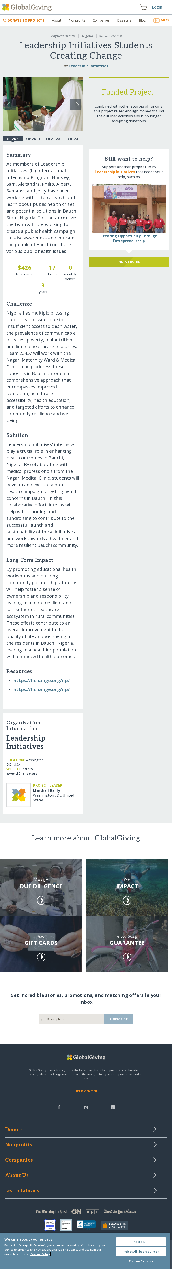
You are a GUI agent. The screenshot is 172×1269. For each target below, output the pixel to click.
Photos (53, 138)
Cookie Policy (40, 1254)
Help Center (86, 1091)
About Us (17, 1176)
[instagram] (86, 1107)
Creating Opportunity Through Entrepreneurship (129, 238)
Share (73, 138)
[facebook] (59, 1107)
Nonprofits (77, 20)
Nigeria (87, 36)
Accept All (141, 1242)
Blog (142, 20)
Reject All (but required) (141, 1252)
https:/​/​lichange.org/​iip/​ (41, 680)
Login (157, 7)
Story (12, 138)
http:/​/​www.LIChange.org (22, 771)
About (56, 20)
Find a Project (129, 262)
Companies (101, 20)
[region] (85, 1251)
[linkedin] (113, 1107)
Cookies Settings (141, 1261)
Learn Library (22, 1191)
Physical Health (63, 36)
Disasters (124, 20)
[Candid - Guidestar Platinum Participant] (68, 1225)
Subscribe (118, 1019)
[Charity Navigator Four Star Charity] (52, 1225)
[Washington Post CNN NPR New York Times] (86, 1213)
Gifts (165, 20)
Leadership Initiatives (88, 65)
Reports (33, 138)
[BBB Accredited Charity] (89, 1225)
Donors (14, 1130)
